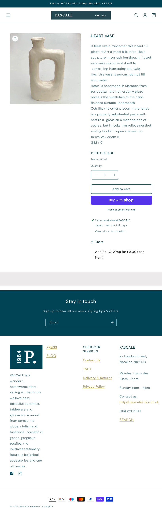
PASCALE (24, 506)
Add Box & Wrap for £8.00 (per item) (119, 255)
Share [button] (99, 242)
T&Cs (87, 369)
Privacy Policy (94, 386)
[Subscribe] (112, 322)
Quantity (96, 166)
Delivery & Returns (97, 378)
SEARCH (127, 419)
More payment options (121, 209)
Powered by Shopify (41, 506)
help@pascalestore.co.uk (139, 402)
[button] (8, 15)
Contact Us (91, 360)
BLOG (51, 355)
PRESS (51, 347)
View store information (110, 231)
